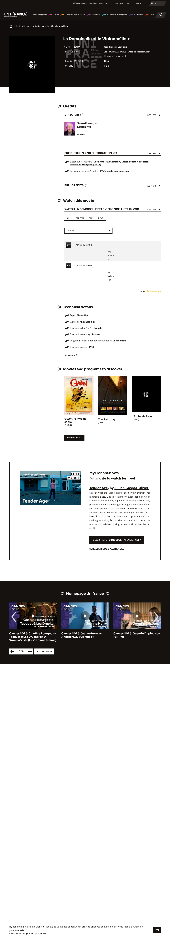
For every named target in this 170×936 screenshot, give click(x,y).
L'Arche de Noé (142, 416)
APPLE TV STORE (83, 245)
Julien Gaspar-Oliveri (131, 487)
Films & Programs (39, 14)
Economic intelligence (117, 14)
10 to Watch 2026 (122, 3)
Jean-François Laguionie (115, 46)
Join (152, 14)
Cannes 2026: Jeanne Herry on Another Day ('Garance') (82, 635)
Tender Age (98, 487)
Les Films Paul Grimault (115, 51)
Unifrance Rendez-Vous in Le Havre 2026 (90, 3)
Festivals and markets (75, 14)
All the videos (44, 651)
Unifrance (138, 14)
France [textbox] (71, 230)
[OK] (157, 929)
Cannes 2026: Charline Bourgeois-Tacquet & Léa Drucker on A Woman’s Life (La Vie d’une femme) (32, 637)
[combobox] (88, 231)
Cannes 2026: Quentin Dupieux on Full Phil (136, 635)
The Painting (106, 419)
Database (96, 14)
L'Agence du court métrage (114, 170)
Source (142, 291)
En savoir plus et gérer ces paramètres (27, 933)
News (56, 14)
